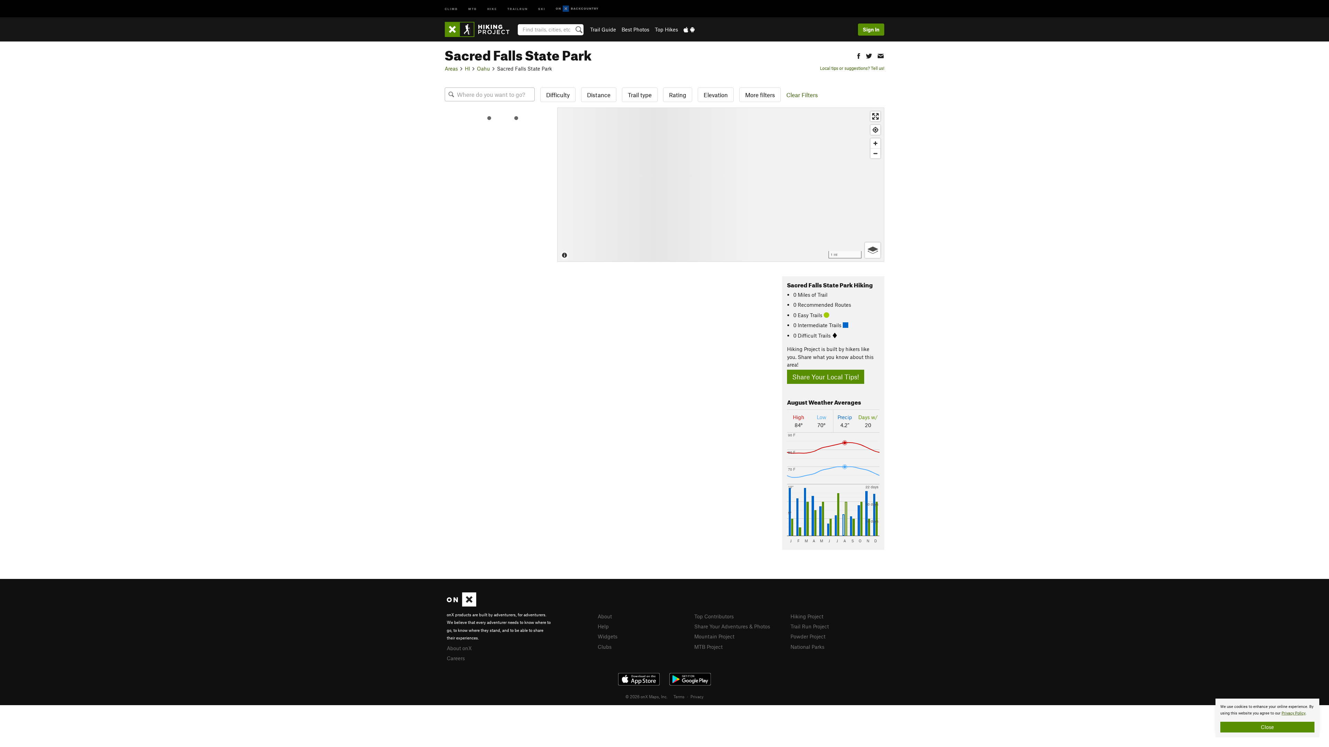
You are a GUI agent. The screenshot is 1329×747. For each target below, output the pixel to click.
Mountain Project (714, 636)
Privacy (697, 696)
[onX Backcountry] (577, 9)
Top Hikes (666, 29)
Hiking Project (806, 616)
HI (467, 68)
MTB (472, 8)
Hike (492, 8)
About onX (459, 648)
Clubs (605, 647)
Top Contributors (714, 616)
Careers (456, 658)
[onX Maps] (461, 604)
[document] (1267, 717)
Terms (679, 696)
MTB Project (708, 647)
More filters (760, 94)
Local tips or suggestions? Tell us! (852, 68)
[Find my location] (875, 130)
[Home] (480, 29)
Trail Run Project (809, 626)
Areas (451, 68)
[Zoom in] (875, 143)
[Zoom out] (875, 153)
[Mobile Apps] (689, 29)
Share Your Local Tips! (825, 377)
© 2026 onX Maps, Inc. (646, 696)
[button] (858, 55)
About (605, 616)
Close (1267, 727)
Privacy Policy (1293, 713)
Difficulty (558, 94)
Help (603, 626)
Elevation (716, 94)
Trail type (640, 94)
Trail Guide (603, 29)
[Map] (721, 184)
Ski (541, 8)
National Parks (807, 647)
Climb (451, 8)
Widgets (607, 636)
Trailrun (517, 8)
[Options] (872, 250)
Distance (599, 94)
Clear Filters (802, 94)
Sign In (871, 29)
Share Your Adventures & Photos (732, 626)
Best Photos (635, 29)
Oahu (483, 68)
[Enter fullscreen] (875, 116)
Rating (677, 94)
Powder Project (807, 636)
